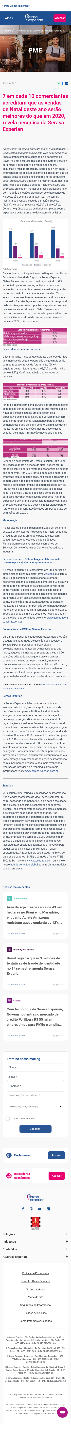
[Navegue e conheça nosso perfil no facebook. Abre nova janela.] (22, 1209)
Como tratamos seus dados (35, 1321)
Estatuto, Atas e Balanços (35, 1281)
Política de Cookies (35, 1313)
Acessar (60, 18)
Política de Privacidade (35, 1273)
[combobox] (35, 1107)
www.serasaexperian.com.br (41, 771)
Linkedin (66, 83)
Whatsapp (58, 83)
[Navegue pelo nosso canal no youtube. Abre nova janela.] (39, 1209)
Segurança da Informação (35, 1305)
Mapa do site (35, 1297)
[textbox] (35, 1106)
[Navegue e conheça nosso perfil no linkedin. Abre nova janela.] (48, 1209)
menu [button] (10, 18)
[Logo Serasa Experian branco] (34, 18)
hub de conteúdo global (24, 864)
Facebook (62, 83)
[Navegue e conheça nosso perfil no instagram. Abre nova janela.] (31, 1209)
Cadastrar (35, 1128)
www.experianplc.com (39, 860)
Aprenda (49, 573)
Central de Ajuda (35, 1289)
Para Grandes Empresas (17, 5)
